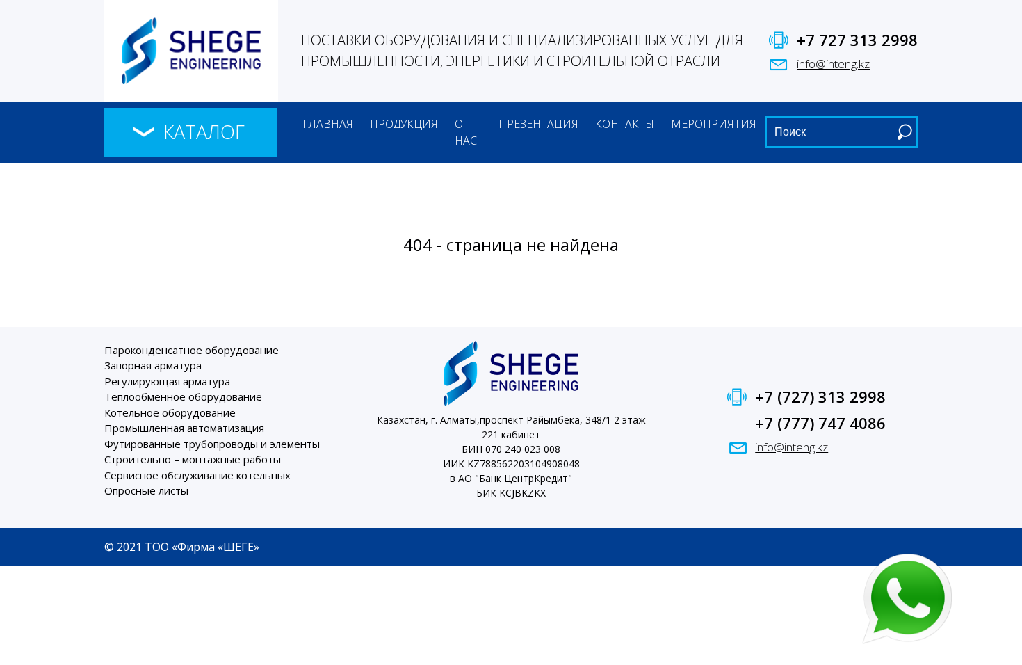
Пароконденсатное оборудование (191, 350)
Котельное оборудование (170, 412)
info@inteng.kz (833, 64)
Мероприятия (713, 123)
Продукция (404, 123)
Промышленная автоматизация (184, 428)
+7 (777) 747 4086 (820, 422)
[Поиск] (904, 132)
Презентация (538, 123)
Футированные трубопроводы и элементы (212, 444)
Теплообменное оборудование (183, 396)
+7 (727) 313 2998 (820, 396)
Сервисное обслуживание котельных (197, 475)
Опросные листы (146, 490)
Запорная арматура (153, 365)
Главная (327, 123)
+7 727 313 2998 (857, 39)
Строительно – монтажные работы (192, 459)
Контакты (624, 123)
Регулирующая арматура (167, 381)
